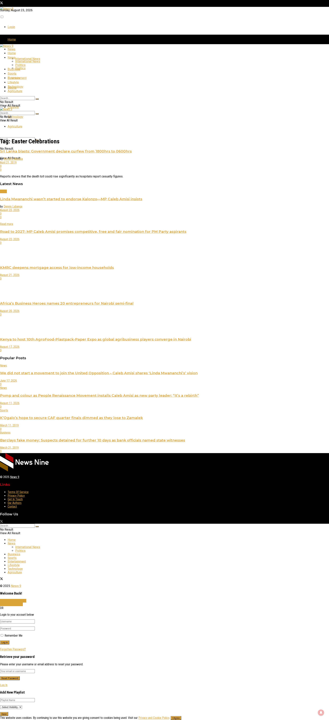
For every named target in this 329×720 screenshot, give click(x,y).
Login (11, 27)
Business (14, 69)
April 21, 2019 (8, 162)
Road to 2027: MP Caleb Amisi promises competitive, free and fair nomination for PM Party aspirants (93, 231)
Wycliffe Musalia (13, 159)
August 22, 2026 (9, 210)
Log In (3, 685)
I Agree (176, 718)
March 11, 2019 (9, 425)
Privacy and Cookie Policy (153, 718)
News (11, 49)
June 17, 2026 (8, 380)
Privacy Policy (16, 495)
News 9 (14, 477)
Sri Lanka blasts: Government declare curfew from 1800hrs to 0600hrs (66, 151)
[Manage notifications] (321, 713)
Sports (12, 73)
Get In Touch (15, 499)
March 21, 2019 (9, 447)
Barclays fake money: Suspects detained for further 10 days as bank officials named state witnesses (92, 440)
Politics (20, 68)
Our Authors (15, 503)
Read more (6, 224)
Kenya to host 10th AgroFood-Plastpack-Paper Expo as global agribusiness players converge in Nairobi (95, 339)
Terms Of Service (18, 492)
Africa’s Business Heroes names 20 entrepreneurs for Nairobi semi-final (66, 303)
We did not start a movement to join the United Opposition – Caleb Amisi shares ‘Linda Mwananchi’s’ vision (99, 373)
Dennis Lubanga (13, 206)
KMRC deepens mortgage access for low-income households (57, 267)
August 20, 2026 (9, 311)
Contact (12, 506)
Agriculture (15, 126)
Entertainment (17, 78)
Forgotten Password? (13, 649)
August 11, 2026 (9, 403)
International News (27, 59)
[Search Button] (37, 99)
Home (12, 39)
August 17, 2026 (9, 347)
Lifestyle (13, 82)
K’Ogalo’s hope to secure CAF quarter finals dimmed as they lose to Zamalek (71, 418)
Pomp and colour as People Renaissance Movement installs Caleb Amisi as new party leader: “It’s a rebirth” (99, 395)
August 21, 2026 (9, 275)
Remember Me (13, 635)
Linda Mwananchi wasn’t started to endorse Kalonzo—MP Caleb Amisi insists (71, 199)
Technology (15, 116)
